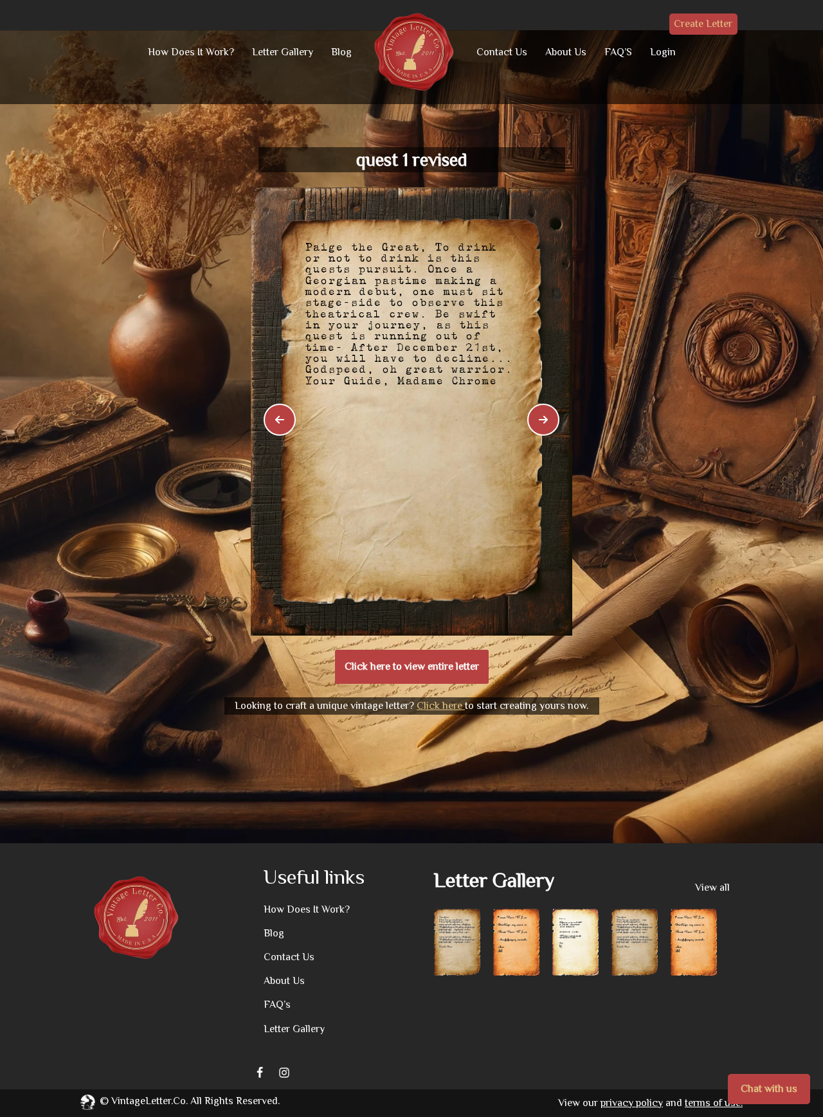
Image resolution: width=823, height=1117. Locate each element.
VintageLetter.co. (149, 1101)
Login (663, 52)
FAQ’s (277, 1004)
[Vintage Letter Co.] (414, 52)
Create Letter (703, 24)
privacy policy (632, 1103)
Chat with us (769, 1089)
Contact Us (501, 52)
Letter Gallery (282, 52)
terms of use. (714, 1103)
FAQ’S (618, 52)
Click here (441, 705)
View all (712, 887)
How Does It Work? (191, 52)
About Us (565, 52)
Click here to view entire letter (412, 666)
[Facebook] (260, 1073)
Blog (341, 52)
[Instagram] (284, 1073)
